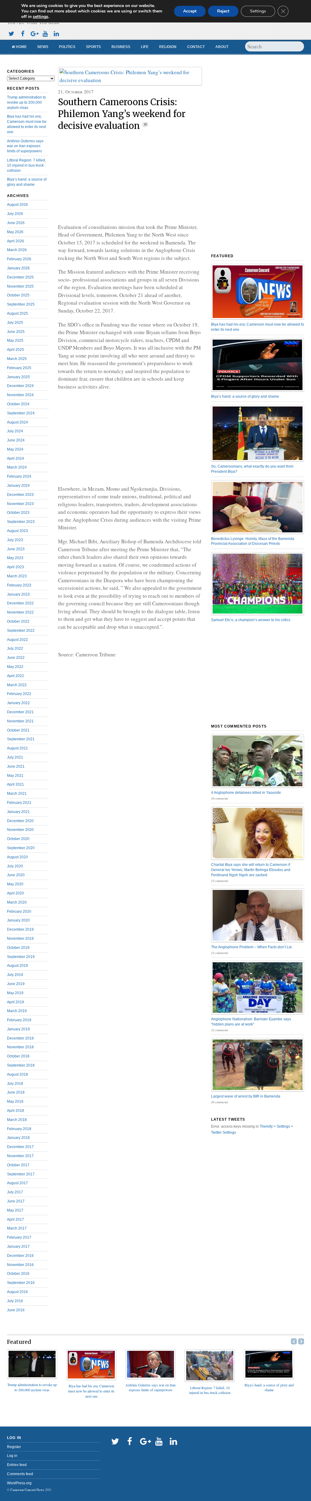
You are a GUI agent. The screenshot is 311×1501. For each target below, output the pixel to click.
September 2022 (21, 630)
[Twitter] (11, 32)
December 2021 (20, 712)
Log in (12, 1456)
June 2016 (16, 1310)
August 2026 (17, 204)
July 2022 (15, 648)
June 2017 (16, 1201)
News (42, 47)
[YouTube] (45, 32)
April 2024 (15, 458)
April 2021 (15, 784)
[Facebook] (22, 32)
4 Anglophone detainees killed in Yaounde (246, 792)
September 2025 (21, 304)
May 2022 (15, 667)
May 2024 (15, 449)
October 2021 (18, 730)
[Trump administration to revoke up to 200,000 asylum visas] (32, 1376)
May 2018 (15, 1101)
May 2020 (15, 884)
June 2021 (16, 766)
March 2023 (17, 576)
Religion (167, 47)
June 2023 (16, 549)
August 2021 (17, 748)
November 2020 (20, 830)
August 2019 (17, 965)
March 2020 (17, 902)
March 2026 (17, 250)
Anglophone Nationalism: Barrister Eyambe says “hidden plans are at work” (251, 1021)
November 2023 (20, 504)
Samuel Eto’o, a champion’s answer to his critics (250, 620)
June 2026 (16, 223)
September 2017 (21, 1174)
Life (145, 47)
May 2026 (15, 232)
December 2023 (20, 495)
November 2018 (20, 1047)
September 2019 (21, 957)
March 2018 (17, 1120)
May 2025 (15, 340)
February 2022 (19, 694)
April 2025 (15, 350)
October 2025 (18, 295)
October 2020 (18, 839)
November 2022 (20, 612)
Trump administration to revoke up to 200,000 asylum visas (26, 102)
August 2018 (17, 1074)
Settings (258, 11)
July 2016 (15, 1301)
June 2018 (16, 1092)
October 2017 (18, 1165)
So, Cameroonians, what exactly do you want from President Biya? (252, 469)
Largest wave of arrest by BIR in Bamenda (245, 1096)
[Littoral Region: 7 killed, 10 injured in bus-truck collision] (210, 1379)
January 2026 (18, 268)
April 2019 (15, 1002)
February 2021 (19, 803)
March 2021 (17, 793)
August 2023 (17, 531)
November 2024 (20, 395)
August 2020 (17, 857)
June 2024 (16, 440)
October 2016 (18, 1273)
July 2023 (15, 540)
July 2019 (15, 975)
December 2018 (20, 1038)
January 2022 (18, 703)
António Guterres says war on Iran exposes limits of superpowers (25, 146)
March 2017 (17, 1228)
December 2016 (20, 1256)
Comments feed (20, 1474)
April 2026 (15, 241)
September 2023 (21, 522)
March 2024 (17, 467)
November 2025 (20, 286)
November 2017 (20, 1156)
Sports (93, 47)
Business (120, 47)
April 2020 (15, 893)
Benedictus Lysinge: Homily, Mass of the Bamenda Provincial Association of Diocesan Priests (252, 541)
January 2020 (18, 920)
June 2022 (16, 657)
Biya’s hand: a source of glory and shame (245, 396)
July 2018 (15, 1083)
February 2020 (19, 911)
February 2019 (19, 1020)
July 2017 (15, 1192)
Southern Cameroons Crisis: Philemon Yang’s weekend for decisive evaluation (122, 114)
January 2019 (18, 1029)
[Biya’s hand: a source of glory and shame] (269, 1377)
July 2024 (15, 431)
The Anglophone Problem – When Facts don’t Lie (251, 947)
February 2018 (19, 1129)
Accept (190, 11)
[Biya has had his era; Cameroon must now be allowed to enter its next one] (91, 1378)
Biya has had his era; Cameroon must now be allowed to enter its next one (257, 327)
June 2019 (16, 984)
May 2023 (15, 558)
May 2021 (15, 775)
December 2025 (20, 277)
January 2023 (18, 594)
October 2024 (18, 404)
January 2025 (18, 377)
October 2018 (18, 1056)
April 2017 (15, 1219)
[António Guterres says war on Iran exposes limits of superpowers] (150, 1377)
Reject (223, 11)
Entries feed (17, 1465)
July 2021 (15, 757)
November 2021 (20, 721)
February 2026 (19, 259)
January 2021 (18, 812)
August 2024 (17, 422)
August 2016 (17, 1292)
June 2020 (16, 875)
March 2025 (17, 359)
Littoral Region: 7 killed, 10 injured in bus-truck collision (26, 165)
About (221, 47)
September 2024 (21, 413)
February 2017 (19, 1237)
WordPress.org (19, 1483)
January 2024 (18, 485)
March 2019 (17, 1011)
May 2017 (15, 1210)
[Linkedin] (56, 32)
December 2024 (20, 386)
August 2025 (17, 313)
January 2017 (18, 1246)
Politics (67, 47)
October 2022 (18, 621)
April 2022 (15, 676)
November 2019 (20, 938)
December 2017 (20, 1147)
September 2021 (21, 739)
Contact (196, 47)
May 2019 (15, 993)
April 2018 (15, 1110)
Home (21, 47)
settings (40, 16)
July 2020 (15, 866)
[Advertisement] (130, 177)
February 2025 (19, 368)
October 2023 (18, 512)
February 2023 (19, 585)
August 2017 (17, 1183)
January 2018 (18, 1138)
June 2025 (16, 332)
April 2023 (15, 567)
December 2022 (20, 603)
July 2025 (15, 322)
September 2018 (21, 1065)
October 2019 (18, 948)
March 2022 (17, 685)
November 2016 (20, 1265)
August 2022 (17, 640)
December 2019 (20, 929)
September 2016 (21, 1283)
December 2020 (20, 821)
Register (14, 1447)
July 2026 (15, 214)
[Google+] (33, 32)
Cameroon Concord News (27, 1490)
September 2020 (21, 848)
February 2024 (19, 476)
